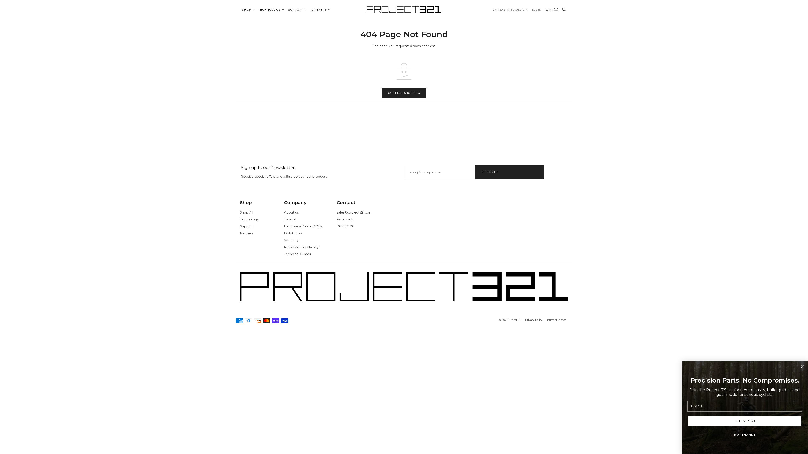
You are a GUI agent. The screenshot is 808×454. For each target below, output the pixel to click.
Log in (536, 9)
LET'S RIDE (744, 421)
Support (295, 9)
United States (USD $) (509, 9)
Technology (270, 9)
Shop (246, 9)
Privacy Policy (533, 319)
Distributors (293, 233)
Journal (290, 219)
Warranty (291, 240)
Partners (319, 9)
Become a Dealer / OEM (303, 226)
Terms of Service (556, 319)
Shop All (246, 212)
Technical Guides (297, 254)
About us (291, 212)
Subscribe (490, 171)
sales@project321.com (354, 212)
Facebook (345, 219)
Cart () (551, 9)
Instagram (345, 226)
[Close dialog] (803, 366)
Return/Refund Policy (301, 247)
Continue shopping (404, 92)
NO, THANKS (745, 434)
